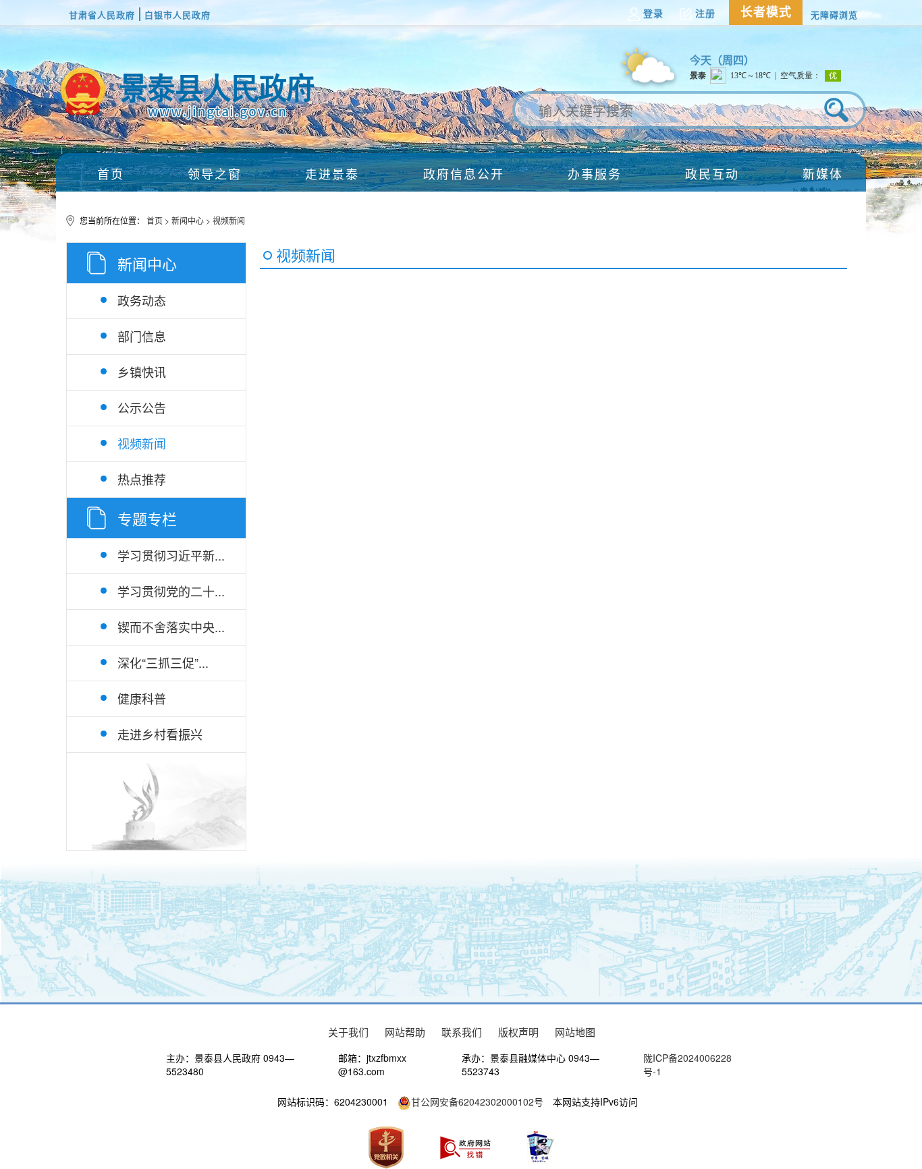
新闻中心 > (192, 220)
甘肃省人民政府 (102, 14)
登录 (653, 13)
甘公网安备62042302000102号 (477, 1101)
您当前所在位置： (113, 220)
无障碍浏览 (834, 14)
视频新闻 (229, 220)
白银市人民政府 (177, 14)
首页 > (158, 220)
